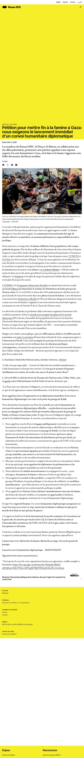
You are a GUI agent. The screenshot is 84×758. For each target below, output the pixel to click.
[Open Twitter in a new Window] (8, 165)
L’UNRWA (7, 285)
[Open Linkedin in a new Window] (12, 165)
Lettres (13, 124)
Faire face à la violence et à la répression (15, 602)
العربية (80, 2)
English (58, 2)
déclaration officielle (27, 298)
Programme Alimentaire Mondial (32, 285)
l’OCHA (6, 259)
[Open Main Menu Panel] (81, 7)
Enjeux (6, 750)
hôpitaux (19, 276)
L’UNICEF (73, 256)
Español (65, 2)
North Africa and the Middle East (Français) (17, 624)
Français (72, 2)
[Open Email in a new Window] (16, 165)
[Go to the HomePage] (11, 7)
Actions (5, 615)
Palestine (5, 593)
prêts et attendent (25, 337)
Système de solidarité (9, 634)
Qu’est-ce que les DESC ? (52, 755)
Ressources (50, 750)
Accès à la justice (8, 755)
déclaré (63, 359)
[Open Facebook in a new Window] (3, 165)
